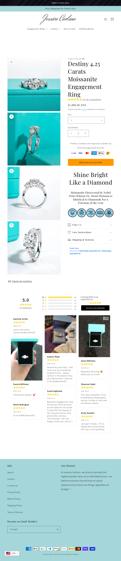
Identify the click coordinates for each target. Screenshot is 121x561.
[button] (37, 29)
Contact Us (12, 485)
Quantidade (73, 127)
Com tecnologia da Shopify (69, 554)
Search (10, 472)
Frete (84, 109)
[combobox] (12, 553)
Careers (11, 479)
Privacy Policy (13, 492)
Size (69, 114)
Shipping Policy (14, 505)
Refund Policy (14, 499)
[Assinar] (57, 529)
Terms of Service (15, 512)
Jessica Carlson (53, 554)
